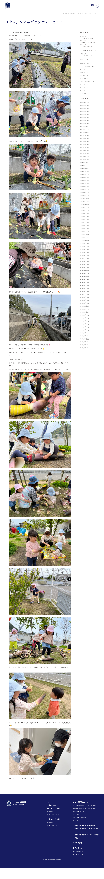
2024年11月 (83, 165)
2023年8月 (83, 210)
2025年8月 (83, 138)
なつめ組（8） (84, 72)
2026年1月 (83, 123)
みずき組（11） (84, 75)
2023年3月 (83, 225)
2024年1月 (83, 195)
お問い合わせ (77, 848)
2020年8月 (83, 318)
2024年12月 (83, 162)
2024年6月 (83, 180)
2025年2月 (83, 156)
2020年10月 (83, 312)
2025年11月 (83, 129)
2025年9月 (83, 135)
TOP (49, 802)
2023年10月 (83, 204)
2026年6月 (83, 108)
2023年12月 (83, 198)
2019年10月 (83, 339)
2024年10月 (83, 168)
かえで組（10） (84, 69)
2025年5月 (83, 147)
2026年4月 (83, 114)
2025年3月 (83, 153)
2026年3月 (83, 117)
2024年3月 (83, 189)
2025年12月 (83, 126)
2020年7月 (83, 321)
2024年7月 (83, 177)
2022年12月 (83, 234)
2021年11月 (83, 273)
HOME (65, 13)
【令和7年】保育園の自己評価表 (84, 825)
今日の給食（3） (85, 78)
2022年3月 (83, 261)
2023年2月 (83, 228)
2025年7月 (83, 141)
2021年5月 (83, 291)
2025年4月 (83, 150)
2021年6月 (83, 288)
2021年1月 (83, 303)
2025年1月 (83, 159)
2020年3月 (83, 333)
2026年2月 (83, 120)
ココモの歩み (77, 843)
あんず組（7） (84, 84)
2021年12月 (83, 270)
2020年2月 (83, 336)
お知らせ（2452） (85, 63)
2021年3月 (83, 297)
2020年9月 (83, 315)
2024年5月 (83, 183)
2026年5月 (83, 111)
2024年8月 (83, 174)
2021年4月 (83, 294)
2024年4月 (83, 186)
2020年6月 (83, 324)
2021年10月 (83, 276)
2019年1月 (83, 348)
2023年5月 (83, 219)
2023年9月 (83, 207)
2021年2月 (83, 300)
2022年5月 (83, 255)
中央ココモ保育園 (24, 32)
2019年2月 (83, 345)
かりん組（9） (84, 87)
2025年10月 (83, 132)
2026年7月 (83, 105)
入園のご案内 (51, 805)
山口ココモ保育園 (53, 808)
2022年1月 (83, 267)
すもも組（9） (84, 90)
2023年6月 (83, 216)
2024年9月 (83, 171)
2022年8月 (83, 246)
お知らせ (72, 13)
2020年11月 (83, 309)
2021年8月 (83, 282)
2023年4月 (83, 222)
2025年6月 (83, 144)
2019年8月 (83, 342)
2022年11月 (83, 237)
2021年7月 (83, 285)
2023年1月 (83, 231)
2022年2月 (83, 264)
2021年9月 (83, 279)
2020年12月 (83, 306)
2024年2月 (83, 192)
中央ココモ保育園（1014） (88, 66)
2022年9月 (83, 243)
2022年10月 (83, 240)
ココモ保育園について (80, 802)
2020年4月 (83, 330)
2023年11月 (83, 201)
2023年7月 (83, 213)
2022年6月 (83, 252)
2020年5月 (83, 327)
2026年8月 (83, 102)
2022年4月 (83, 258)
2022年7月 (83, 249)
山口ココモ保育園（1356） (88, 81)
